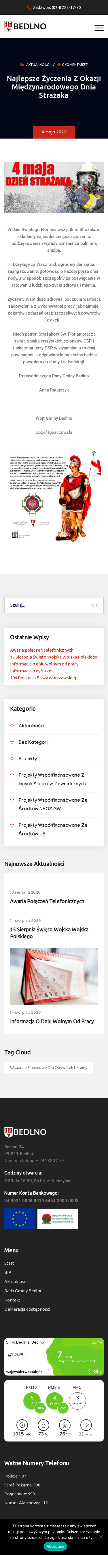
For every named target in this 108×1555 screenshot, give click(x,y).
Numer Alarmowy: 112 (26, 1502)
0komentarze (75, 65)
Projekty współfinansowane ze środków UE (53, 830)
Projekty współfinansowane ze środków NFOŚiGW (53, 805)
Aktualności (38, 65)
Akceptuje (55, 1546)
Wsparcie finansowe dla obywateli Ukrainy (48, 1067)
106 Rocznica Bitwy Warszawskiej (43, 677)
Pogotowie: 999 (19, 1493)
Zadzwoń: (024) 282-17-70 (57, 7)
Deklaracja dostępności (27, 1309)
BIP (7, 1272)
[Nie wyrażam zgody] (101, 1537)
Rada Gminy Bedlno (23, 1290)
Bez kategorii (33, 743)
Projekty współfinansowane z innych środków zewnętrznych (52, 780)
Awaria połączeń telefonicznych (41, 650)
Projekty (28, 759)
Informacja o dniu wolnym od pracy (44, 663)
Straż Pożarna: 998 (22, 1484)
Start (9, 1263)
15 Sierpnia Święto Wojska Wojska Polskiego (53, 656)
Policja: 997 (15, 1475)
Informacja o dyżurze (30, 670)
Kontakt (12, 1299)
